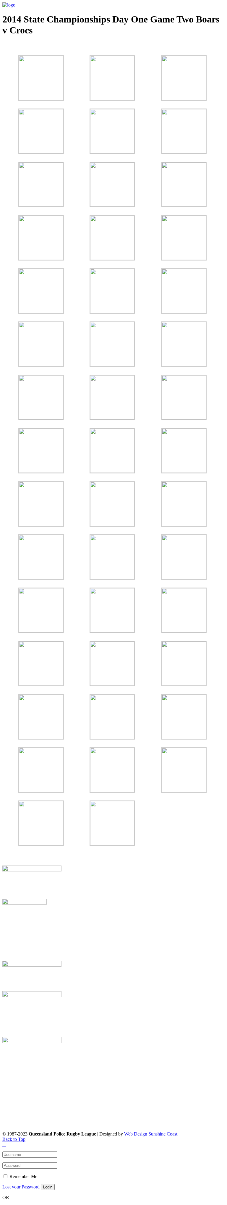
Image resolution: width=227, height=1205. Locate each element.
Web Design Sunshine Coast (150, 1133)
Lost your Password (21, 1186)
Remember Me (23, 1176)
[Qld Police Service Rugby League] (8, 4)
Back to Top (13, 1139)
